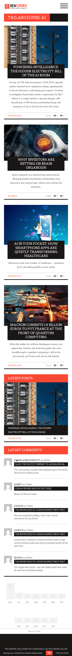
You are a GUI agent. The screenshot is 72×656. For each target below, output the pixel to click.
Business (12, 196)
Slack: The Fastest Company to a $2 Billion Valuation (41, 464)
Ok (49, 652)
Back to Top (34, 631)
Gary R (18, 530)
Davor (18, 506)
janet (18, 484)
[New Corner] (20, 6)
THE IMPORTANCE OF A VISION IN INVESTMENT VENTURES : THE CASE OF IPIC (41, 510)
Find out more (62, 653)
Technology (14, 115)
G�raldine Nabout (27, 460)
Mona (18, 557)
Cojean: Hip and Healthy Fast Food (33, 488)
